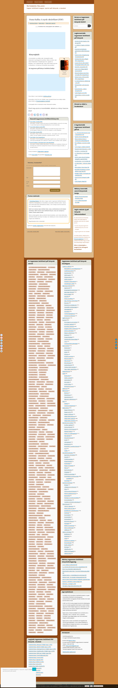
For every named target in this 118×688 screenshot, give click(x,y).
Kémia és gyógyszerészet (70, 493)
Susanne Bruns (41, 586)
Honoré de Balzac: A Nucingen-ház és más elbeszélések (42, 142)
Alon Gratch (39, 276)
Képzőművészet (68, 397)
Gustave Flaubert (46, 415)
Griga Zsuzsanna (36, 415)
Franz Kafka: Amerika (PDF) (36, 132)
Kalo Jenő (49, 465)
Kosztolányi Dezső (33, 477)
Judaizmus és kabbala (69, 540)
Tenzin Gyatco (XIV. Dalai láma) (35, 606)
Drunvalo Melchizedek (34, 379)
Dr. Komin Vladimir (44, 367)
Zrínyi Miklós (39, 629)
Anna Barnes (51, 279)
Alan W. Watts (32, 272)
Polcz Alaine (40, 546)
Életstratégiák (67, 294)
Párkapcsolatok (68, 277)
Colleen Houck (32, 338)
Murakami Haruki (49, 522)
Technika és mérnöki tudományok (72, 502)
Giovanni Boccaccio (43, 410)
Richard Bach (41, 555)
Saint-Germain (40, 567)
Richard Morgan (32, 560)
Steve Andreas (32, 584)
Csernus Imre (49, 338)
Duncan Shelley (44, 379)
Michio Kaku (32, 513)
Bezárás (34, 669)
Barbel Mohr (31, 305)
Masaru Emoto (42, 508)
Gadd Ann (43, 403)
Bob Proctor (31, 317)
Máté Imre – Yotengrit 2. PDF (69, 583)
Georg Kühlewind (51, 405)
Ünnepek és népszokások (70, 281)
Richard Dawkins (51, 558)
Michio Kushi (40, 513)
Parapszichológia (68, 337)
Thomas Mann (32, 608)
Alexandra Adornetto (33, 274)
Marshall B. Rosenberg (34, 505)
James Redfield (40, 439)
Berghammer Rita (40, 310)
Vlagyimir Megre (40, 620)
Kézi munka (67, 382)
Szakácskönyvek (68, 365)
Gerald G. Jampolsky (33, 408)
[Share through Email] (46, 115)
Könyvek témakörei (39, 2)
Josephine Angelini (33, 460)
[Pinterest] (116, 348)
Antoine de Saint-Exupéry (44, 286)
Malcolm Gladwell (41, 501)
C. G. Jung (41, 326)
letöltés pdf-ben (47, 96)
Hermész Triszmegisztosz (34, 429)
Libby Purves (32, 489)
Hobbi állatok (67, 380)
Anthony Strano (32, 286)
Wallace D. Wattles (44, 622)
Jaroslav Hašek (32, 446)
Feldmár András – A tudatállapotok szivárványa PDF (74, 575)
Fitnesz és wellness (68, 298)
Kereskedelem (67, 517)
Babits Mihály (38, 293)
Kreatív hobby (67, 384)
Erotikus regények (68, 425)
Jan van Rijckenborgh (34, 443)
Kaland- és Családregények (70, 433)
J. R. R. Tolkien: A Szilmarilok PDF (69, 564)
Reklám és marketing (69, 525)
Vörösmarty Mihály (33, 622)
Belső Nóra (48, 305)
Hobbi (63, 373)
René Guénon (50, 553)
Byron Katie (31, 324)
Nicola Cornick (41, 532)
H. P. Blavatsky (43, 419)
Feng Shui (66, 296)
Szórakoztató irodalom (67, 422)
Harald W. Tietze (32, 424)
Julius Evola (46, 462)
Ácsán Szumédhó (48, 629)
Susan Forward (32, 586)
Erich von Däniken (33, 391)
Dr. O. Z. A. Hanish (33, 372)
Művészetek (65, 390)
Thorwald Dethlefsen (33, 610)
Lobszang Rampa (33, 491)
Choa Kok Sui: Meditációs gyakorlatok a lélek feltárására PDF (82, 50)
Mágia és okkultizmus (69, 332)
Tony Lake (51, 610)
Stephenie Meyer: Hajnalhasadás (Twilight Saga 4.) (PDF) (42, 651)
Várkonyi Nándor (50, 620)
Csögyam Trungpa (46, 343)
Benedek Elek (32, 307)
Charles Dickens (50, 334)
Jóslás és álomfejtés (69, 330)
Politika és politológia (69, 474)
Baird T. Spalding (41, 295)
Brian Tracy (40, 319)
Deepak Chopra (42, 355)
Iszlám (65, 538)
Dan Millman (50, 348)
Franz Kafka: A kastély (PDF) (36, 121)
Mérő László (31, 527)
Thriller (66, 450)
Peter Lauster (48, 541)
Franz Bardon (42, 400)
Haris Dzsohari (42, 424)
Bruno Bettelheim (33, 322)
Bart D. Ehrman (40, 305)
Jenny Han (43, 448)
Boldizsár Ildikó (40, 317)
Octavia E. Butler (50, 532)
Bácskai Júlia (40, 324)
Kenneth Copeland (33, 470)
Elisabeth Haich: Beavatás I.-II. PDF (83, 149)
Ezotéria (64, 320)
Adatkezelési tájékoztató (69, 652)
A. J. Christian (52, 267)
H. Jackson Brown (33, 419)
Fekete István (32, 398)
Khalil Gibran (48, 472)
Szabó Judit (31, 591)
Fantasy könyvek (68, 427)
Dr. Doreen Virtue (32, 365)
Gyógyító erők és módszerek (71, 328)
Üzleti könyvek (65, 504)
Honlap (27, 185)
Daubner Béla (50, 350)
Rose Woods (42, 563)
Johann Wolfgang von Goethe (42, 453)
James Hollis (32, 439)
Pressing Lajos (32, 551)
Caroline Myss (50, 331)
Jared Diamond (44, 443)
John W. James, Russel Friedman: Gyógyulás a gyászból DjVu (76, 579)
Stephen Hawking (33, 582)
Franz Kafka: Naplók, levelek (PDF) (37, 127)
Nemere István (32, 532)
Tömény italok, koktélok (70, 367)
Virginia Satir (32, 620)
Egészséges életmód (69, 292)
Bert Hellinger (41, 312)
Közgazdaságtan (68, 461)
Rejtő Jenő (42, 553)
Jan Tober (42, 441)
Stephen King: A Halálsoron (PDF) (36, 661)
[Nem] (116, 686)
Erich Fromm (48, 388)
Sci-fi (65, 448)
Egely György (50, 381)
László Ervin (32, 498)
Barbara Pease (43, 300)
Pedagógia (66, 472)
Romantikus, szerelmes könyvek (71, 446)
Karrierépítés (67, 514)
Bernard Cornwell (50, 310)
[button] (1, 353)
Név (27, 177)
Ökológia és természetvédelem (71, 497)
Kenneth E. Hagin (43, 470)
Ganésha (31, 405)
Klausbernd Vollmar (41, 474)
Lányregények (67, 442)
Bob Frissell (49, 314)
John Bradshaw (32, 455)
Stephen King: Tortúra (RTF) (35, 664)
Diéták (65, 352)
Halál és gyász (67, 275)
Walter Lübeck (32, 625)
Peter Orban (31, 544)
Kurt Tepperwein (39, 479)
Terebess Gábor (48, 606)
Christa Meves (46, 336)
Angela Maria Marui (42, 279)
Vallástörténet (67, 553)
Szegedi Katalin (32, 594)
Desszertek (67, 350)
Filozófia (66, 457)
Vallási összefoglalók (69, 551)
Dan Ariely (40, 345)
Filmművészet (67, 395)
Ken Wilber (52, 470)
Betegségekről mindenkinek (70, 290)
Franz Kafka (34, 154)
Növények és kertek (69, 386)
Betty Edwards (49, 312)
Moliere (49, 520)
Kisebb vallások (67, 544)
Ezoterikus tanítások (69, 326)
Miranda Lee (41, 517)
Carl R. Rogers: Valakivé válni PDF (82, 146)
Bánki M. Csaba (32, 326)
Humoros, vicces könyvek (70, 429)
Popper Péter (44, 548)
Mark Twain (40, 503)
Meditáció (66, 335)
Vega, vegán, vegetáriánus (70, 369)
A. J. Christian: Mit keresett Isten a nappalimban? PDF (74, 566)
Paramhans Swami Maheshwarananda (37, 536)
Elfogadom (87, 686)
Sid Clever (51, 572)
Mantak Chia (50, 501)
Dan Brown (47, 345)
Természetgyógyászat (69, 313)
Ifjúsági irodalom (68, 431)
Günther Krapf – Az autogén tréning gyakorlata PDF (74, 577)
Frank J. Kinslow (32, 400)
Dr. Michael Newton (43, 369)
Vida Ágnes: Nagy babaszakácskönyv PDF (71, 585)
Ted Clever (31, 603)
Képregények (67, 435)
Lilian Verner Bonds (42, 489)
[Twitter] (116, 342)
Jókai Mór (31, 465)
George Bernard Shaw (40, 405)
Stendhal (40, 579)
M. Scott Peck (32, 501)
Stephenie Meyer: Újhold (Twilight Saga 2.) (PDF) (40, 646)
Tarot (65, 341)
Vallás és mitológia (66, 532)
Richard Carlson (42, 558)
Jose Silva (52, 460)
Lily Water (51, 489)
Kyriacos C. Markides (50, 479)
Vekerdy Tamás (40, 613)
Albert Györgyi (41, 272)
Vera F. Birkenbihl (49, 613)
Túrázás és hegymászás (69, 405)
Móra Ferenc (39, 527)
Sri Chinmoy (41, 575)
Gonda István (32, 412)
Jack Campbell (51, 434)
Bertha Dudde (32, 312)
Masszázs (66, 302)
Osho (38, 534)
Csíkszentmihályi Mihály (43, 341)
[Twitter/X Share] (38, 115)
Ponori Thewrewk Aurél (34, 548)
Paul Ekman (47, 539)
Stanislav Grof (32, 579)
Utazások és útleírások (69, 315)
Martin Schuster (32, 508)
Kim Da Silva (32, 474)
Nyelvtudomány (68, 469)
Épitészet (66, 392)
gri (29, 415)
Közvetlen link (48, 154)
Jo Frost (31, 453)
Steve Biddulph (41, 584)
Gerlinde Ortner (44, 408)
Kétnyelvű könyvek (68, 437)
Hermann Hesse (40, 427)
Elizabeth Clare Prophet (34, 386)
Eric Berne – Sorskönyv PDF (81, 151)
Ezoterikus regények (69, 324)
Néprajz (66, 467)
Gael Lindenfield (51, 403)
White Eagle (49, 625)
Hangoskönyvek (66, 371)
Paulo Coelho (40, 541)
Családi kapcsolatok (69, 270)
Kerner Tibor (32, 472)
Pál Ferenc (40, 551)
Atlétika (66, 403)
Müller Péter (31, 529)
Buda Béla (41, 322)
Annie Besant (40, 281)
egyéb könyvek (66, 317)
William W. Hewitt (41, 627)
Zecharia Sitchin (51, 627)
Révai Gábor (32, 567)
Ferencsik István (50, 398)
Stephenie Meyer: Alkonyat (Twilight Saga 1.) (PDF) (40, 644)
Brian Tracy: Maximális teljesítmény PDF (71, 569)
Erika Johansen (43, 391)
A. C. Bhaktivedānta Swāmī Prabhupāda (37, 267)
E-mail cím (27, 182)
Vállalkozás (66, 529)
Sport (63, 401)
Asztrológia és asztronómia (70, 322)
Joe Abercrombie (43, 450)
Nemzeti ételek (67, 358)
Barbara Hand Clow (41, 298)
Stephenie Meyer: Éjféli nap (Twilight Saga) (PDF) (40, 653)
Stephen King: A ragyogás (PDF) (36, 659)
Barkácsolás (67, 375)
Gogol (51, 410)
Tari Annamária (40, 601)
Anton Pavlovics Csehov (43, 288)
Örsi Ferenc (40, 632)
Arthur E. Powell (48, 291)
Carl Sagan (42, 331)
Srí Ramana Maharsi (46, 577)
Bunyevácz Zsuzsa (50, 322)
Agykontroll (67, 287)
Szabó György (51, 589)
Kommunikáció (67, 519)
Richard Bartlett (32, 558)
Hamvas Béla (51, 419)
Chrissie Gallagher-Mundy (34, 336)
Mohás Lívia (42, 520)
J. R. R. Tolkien (42, 434)
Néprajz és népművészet (70, 399)
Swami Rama (32, 589)
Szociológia (67, 480)
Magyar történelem (68, 465)
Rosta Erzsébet (51, 563)
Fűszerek (66, 354)
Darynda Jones (41, 350)
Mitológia (66, 547)
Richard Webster (42, 560)
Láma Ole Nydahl (46, 496)
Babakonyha (67, 347)
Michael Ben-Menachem (43, 510)
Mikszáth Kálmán (33, 517)
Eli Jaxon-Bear (40, 384)
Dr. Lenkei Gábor (32, 369)
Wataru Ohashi (41, 625)
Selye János (31, 570)
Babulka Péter (46, 293)
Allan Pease (31, 276)
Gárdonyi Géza (44, 417)
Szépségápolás (67, 309)
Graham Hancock (41, 412)
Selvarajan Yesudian (50, 567)
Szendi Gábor (41, 594)
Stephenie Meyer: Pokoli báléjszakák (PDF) (38, 655)
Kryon (49, 477)
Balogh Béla (31, 298)
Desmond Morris (40, 357)
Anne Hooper (32, 281)
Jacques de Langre (50, 436)
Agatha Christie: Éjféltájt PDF (81, 136)
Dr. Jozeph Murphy (33, 367)
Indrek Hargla (49, 431)
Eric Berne (41, 388)
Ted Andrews (48, 601)
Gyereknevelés (67, 272)
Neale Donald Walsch (50, 529)
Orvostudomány (68, 499)
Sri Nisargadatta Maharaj (34, 577)
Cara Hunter (50, 329)
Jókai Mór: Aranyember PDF (81, 66)
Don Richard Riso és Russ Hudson (36, 362)
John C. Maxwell (42, 455)
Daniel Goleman (32, 348)
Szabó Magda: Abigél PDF (80, 181)
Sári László (47, 596)
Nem (91, 686)
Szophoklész (32, 596)
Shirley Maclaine (43, 572)
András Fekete (32, 279)
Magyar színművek (68, 414)
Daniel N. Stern (42, 348)
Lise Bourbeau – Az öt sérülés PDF (82, 161)
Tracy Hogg (31, 613)
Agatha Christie (32, 269)
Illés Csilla (42, 431)
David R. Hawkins (40, 353)
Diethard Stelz (50, 357)
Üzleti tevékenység (68, 527)
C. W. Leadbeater (41, 329)
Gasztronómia (65, 345)
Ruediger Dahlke (41, 565)
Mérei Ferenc (47, 524)
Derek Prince (32, 357)
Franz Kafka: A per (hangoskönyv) (37, 137)
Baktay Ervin (50, 295)
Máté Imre (40, 524)
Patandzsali (50, 536)
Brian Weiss (47, 319)
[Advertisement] (46, 40)
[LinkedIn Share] (35, 115)
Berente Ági (31, 310)
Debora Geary (49, 353)
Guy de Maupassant (33, 417)
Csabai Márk (40, 338)
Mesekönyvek (67, 444)
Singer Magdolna (33, 575)
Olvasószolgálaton (79, 239)
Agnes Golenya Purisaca (44, 269)
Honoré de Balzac (33, 431)
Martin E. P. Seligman (46, 505)
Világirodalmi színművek (70, 420)
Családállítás (69, 478)
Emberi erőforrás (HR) (69, 508)
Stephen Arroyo (48, 579)
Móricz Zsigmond (48, 527)
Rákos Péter (50, 565)
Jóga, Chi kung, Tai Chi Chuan (70, 300)
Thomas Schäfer (50, 608)
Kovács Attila (42, 477)
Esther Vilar (51, 391)
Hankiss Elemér (32, 422)
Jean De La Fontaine (43, 446)
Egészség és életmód (67, 285)
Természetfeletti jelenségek (70, 343)
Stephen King (52, 582)
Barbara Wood (45, 303)
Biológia (66, 484)
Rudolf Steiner (32, 565)
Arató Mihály (40, 291)
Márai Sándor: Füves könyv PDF (82, 167)
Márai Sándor (32, 524)
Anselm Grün (49, 281)
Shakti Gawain (45, 570)
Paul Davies (40, 539)
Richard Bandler (50, 555)
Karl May (41, 467)
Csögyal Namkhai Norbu (34, 343)
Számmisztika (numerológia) (70, 339)
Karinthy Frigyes (32, 467)
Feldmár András (41, 398)
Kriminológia (67, 463)
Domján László (32, 360)
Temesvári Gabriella (41, 603)
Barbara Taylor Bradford (34, 303)
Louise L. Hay (32, 493)
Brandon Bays (49, 317)
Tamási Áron (50, 598)
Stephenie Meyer (43, 582)
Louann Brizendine (43, 491)
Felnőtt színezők (68, 377)
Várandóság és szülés (69, 283)
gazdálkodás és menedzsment (71, 510)
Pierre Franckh (32, 546)
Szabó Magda (40, 591)
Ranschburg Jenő (49, 551)
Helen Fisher (50, 424)
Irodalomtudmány (68, 459)
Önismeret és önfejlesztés (70, 305)
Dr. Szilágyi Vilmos (33, 374)
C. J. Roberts (48, 326)
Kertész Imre (40, 472)
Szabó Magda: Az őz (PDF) (81, 92)
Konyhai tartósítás (68, 356)
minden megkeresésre (38, 225)
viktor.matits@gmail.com (72, 645)
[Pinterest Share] (32, 115)
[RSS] (116, 345)
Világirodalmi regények (50, 23)
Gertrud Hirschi (32, 410)
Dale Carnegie (32, 345)
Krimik (65, 440)
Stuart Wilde (49, 584)
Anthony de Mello (33, 283)
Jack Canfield (32, 436)
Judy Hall (31, 462)
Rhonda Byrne (32, 555)
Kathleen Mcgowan (49, 467)
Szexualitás (67, 311)
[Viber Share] (44, 115)
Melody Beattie (32, 510)
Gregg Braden (51, 412)
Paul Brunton (32, 539)
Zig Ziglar (31, 629)
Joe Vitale (52, 450)
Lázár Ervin (39, 498)
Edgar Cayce (32, 381)
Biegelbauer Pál (41, 314)
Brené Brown (32, 319)
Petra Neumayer (48, 544)
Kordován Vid (51, 474)
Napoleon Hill (40, 529)
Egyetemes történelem (69, 455)
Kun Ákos (31, 479)
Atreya (30, 293)
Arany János (32, 291)
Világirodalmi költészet (69, 416)
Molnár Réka (40, 522)
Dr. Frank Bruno (42, 365)
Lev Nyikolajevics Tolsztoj (34, 486)
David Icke (31, 353)
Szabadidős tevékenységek (70, 307)
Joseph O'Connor (44, 460)
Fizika (65, 489)
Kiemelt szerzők (48, 2)
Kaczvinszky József (40, 465)
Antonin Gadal (32, 288)
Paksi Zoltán (45, 534)
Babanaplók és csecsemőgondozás (72, 268)
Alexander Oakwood (51, 272)
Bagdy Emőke (32, 295)
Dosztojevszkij (50, 362)
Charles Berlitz (41, 334)
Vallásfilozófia (67, 549)
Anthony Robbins (43, 283)
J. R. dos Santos (32, 434)
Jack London (40, 436)
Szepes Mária (50, 594)
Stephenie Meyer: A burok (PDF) (36, 657)
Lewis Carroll (46, 486)
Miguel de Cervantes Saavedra (35, 515)
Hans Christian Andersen (44, 422)
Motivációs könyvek (69, 521)
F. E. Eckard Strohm (33, 396)
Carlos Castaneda (33, 331)
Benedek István (41, 307)
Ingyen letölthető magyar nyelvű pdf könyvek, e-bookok (46, 8)
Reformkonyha (67, 362)
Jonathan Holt (51, 455)
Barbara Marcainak (33, 300)
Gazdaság (66, 512)
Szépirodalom (41, 23)
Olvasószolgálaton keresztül (43, 101)
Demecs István (51, 355)
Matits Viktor (72, 640)
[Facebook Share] (29, 115)
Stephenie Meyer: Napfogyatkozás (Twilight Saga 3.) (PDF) (42, 649)
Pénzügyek (66, 523)
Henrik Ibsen (32, 427)
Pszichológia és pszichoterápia (71, 476)
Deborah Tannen (32, 355)
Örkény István (32, 632)
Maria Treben (32, 503)
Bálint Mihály (48, 324)
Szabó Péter (48, 591)
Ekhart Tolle (31, 384)
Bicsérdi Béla (32, 314)
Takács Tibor (42, 598)
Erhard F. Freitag (32, 388)
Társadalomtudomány (67, 452)
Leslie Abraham (40, 484)
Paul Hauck (31, 541)
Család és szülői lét (66, 266)
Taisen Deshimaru (33, 598)
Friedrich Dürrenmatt (33, 403)
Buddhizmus (67, 534)
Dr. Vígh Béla (42, 374)
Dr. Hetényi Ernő (52, 365)
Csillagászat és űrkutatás (70, 487)
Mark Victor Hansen (49, 503)
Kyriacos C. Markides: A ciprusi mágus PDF (72, 581)
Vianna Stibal (47, 615)
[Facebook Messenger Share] (41, 115)
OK (89, 25)
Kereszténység (67, 542)
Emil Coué (44, 386)
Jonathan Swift (32, 458)
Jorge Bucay (41, 458)
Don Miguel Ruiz (41, 360)
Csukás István (32, 341)
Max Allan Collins (51, 508)
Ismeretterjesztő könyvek (70, 491)
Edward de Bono (40, 381)
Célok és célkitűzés (68, 506)
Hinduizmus (67, 536)
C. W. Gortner (32, 329)
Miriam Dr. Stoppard (33, 520)
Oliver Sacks (32, 534)
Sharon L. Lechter (33, 572)
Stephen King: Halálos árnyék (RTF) (37, 666)
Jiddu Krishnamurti (33, 450)
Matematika (67, 495)
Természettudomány (67, 482)
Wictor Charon (32, 627)
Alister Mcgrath (44, 274)
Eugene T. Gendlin (45, 393)
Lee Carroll (31, 484)
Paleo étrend (67, 360)
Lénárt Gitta (47, 498)
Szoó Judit (39, 596)
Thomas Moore (41, 608)
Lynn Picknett (41, 493)
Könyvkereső (29, 2)
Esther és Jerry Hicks (33, 393)
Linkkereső (64, 388)
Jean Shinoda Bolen (33, 448)
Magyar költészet (68, 410)
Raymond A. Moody (33, 553)
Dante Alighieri (32, 350)
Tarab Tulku (31, 601)
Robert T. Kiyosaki (33, 563)
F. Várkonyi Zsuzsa (44, 396)
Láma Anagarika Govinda (34, 496)
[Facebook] (116, 340)
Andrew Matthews (48, 276)
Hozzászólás (28, 168)
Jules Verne (38, 462)
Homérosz (45, 429)
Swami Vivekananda (41, 589)
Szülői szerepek (67, 279)
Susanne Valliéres (51, 586)
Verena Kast (39, 615)
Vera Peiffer (31, 615)
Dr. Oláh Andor (43, 372)
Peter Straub (39, 544)
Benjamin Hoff (50, 307)
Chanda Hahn (32, 334)
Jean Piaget (52, 446)
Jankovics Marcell (33, 441)
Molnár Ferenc (32, 522)
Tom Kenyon (43, 610)
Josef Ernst (49, 458)
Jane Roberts (49, 439)
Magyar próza (67, 412)
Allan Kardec (52, 274)
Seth (38, 570)
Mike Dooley (47, 515)
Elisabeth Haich (49, 384)
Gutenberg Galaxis (36, 6)
